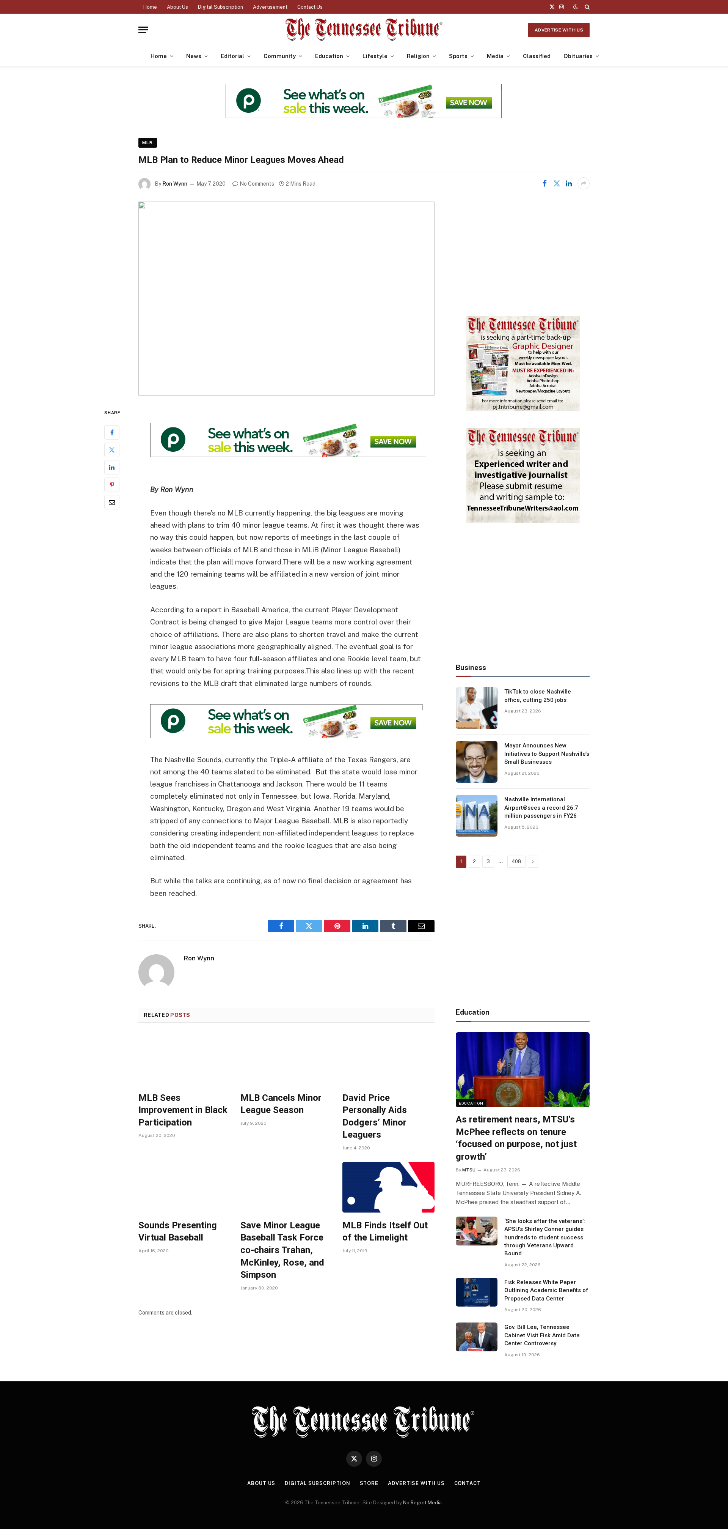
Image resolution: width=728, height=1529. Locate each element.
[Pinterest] (111, 485)
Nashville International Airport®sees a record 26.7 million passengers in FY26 (541, 807)
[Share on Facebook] (544, 183)
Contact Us (310, 7)
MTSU (468, 1170)
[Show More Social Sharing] (583, 183)
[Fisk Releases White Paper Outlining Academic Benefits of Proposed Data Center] (476, 1292)
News (193, 56)
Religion (418, 56)
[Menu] (143, 29)
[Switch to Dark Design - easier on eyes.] (575, 6)
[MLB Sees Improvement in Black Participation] (184, 1060)
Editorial (232, 56)
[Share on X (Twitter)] (556, 183)
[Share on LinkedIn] (568, 183)
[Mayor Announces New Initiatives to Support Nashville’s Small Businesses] (476, 762)
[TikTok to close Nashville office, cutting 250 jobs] (476, 708)
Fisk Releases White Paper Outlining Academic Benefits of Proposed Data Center (546, 1290)
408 (516, 861)
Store (369, 1483)
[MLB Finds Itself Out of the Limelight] (388, 1187)
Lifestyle (375, 56)
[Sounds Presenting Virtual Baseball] (184, 1187)
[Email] (111, 502)
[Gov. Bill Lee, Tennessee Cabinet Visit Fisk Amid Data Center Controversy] (476, 1337)
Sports (458, 56)
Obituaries (578, 56)
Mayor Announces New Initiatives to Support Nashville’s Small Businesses (546, 753)
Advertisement (270, 7)
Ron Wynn (174, 184)
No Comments (257, 184)
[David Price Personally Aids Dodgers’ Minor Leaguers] (388, 1060)
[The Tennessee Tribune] (363, 30)
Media (495, 56)
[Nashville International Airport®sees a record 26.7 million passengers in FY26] (476, 816)
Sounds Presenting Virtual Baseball (177, 1231)
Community (280, 56)
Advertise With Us (559, 30)
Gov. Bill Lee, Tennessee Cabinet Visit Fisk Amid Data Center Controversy (542, 1335)
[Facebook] (111, 432)
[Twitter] (111, 450)
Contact (467, 1483)
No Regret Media (422, 1502)
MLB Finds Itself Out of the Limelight (385, 1231)
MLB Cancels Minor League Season (281, 1104)
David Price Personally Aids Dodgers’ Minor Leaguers (374, 1116)
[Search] (586, 7)
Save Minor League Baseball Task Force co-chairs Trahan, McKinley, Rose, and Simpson (282, 1250)
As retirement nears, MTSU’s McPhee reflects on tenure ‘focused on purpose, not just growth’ (516, 1138)
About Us (177, 7)
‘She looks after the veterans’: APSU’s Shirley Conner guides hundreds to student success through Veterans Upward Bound (544, 1237)
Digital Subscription (220, 7)
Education (329, 56)
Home (150, 7)
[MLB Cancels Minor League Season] (286, 1060)
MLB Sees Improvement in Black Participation (183, 1110)
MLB (147, 142)
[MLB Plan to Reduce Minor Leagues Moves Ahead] (286, 299)
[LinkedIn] (111, 467)
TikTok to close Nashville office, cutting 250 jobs (537, 695)
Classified (537, 56)
